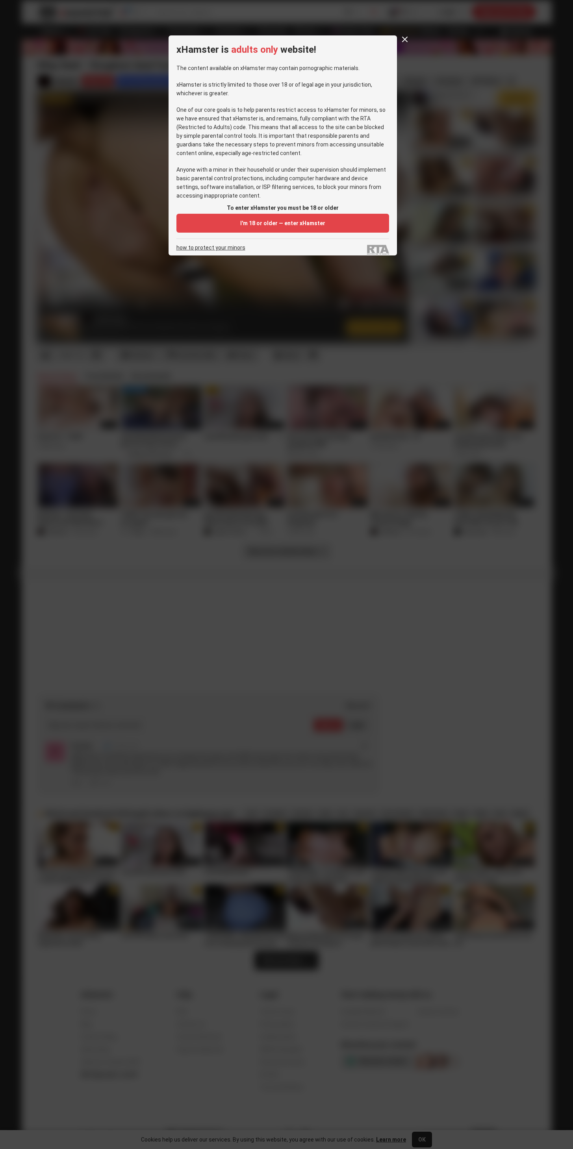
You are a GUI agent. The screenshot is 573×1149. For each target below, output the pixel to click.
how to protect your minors (210, 248)
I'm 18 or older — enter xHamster (282, 223)
